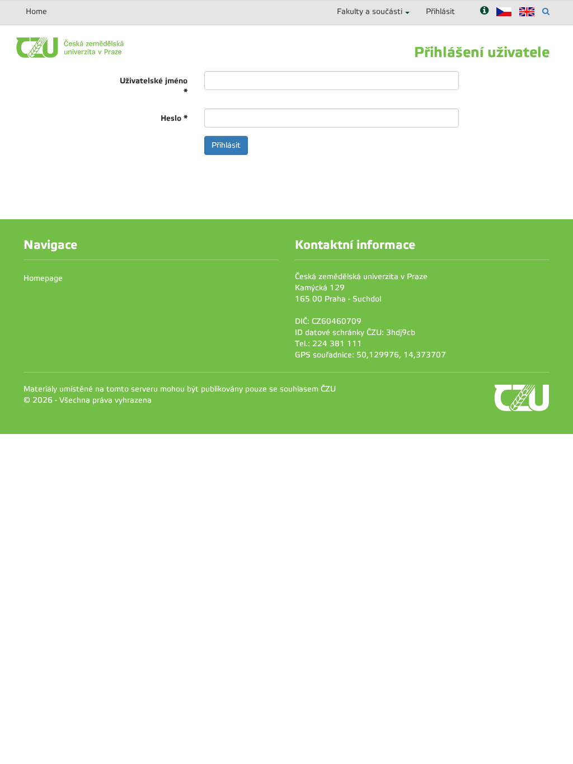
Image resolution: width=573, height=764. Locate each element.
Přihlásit (440, 11)
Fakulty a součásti (369, 11)
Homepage (43, 278)
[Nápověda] (484, 11)
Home (36, 11)
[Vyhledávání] (545, 11)
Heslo (174, 118)
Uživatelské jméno (153, 86)
